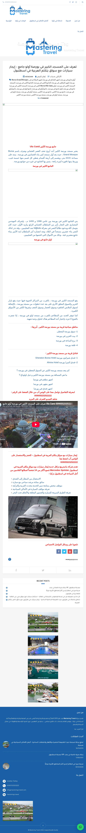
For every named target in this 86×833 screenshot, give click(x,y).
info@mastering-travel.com (16, 790)
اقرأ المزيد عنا (78, 729)
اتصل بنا (80, 31)
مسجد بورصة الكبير (39, 95)
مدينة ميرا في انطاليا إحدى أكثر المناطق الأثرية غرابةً (63, 591)
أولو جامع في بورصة (68, 80)
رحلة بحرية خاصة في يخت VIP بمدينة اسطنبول (64, 588)
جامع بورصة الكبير (59, 92)
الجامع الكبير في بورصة (42, 83)
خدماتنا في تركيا (57, 21)
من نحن (77, 21)
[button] (80, 827)
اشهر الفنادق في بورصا (51, 80)
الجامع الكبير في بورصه (24, 83)
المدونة (68, 21)
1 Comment (44, 98)
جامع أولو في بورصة (39, 89)
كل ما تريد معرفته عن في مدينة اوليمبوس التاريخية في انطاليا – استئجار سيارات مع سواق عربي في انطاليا (45, 597)
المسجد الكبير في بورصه (66, 86)
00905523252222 (43, 395)
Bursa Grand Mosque (20, 80)
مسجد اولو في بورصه (54, 95)
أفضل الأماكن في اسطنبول (38, 21)
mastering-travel (13, 794)
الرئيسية (8, 21)
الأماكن (58, 76)
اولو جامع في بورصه (55, 89)
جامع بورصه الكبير (44, 92)
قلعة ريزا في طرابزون (73, 594)
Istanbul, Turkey (12, 781)
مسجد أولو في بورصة (29, 92)
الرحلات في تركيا (20, 21)
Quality (56, 830)
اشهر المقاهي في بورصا (60, 83)
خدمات (52, 76)
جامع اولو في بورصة (24, 89)
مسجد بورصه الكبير (23, 95)
